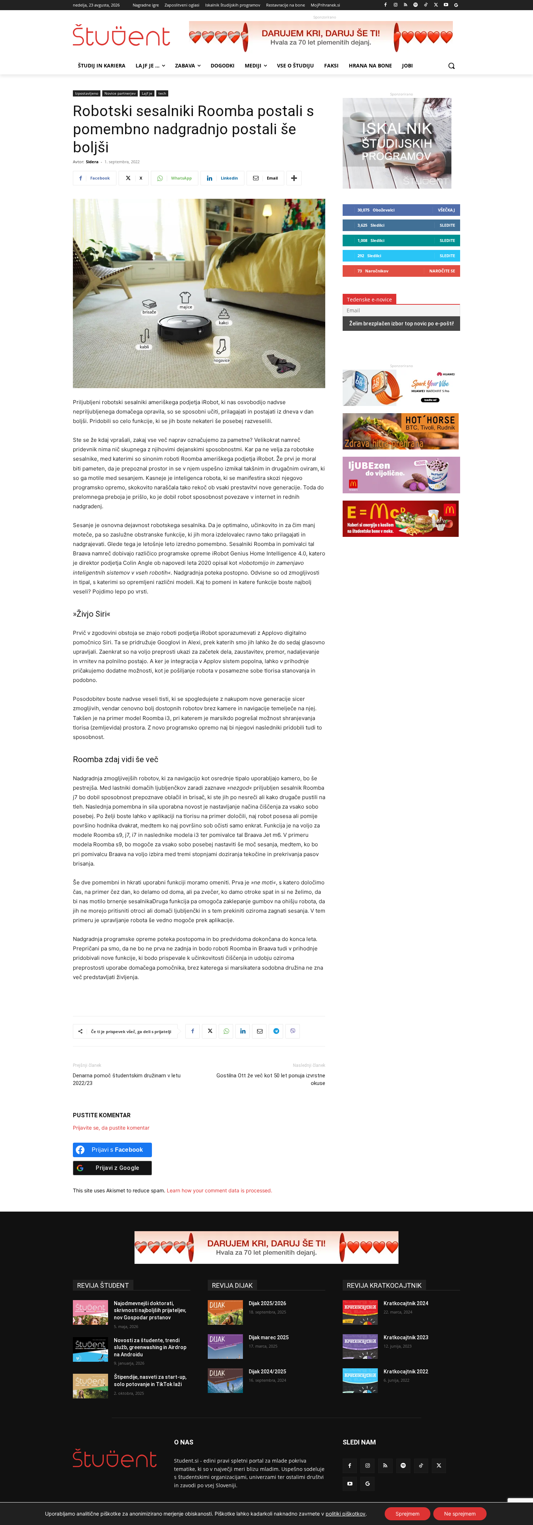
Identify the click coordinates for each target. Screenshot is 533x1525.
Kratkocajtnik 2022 (406, 1371)
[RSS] (405, 5)
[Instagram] (395, 5)
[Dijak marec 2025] (225, 1346)
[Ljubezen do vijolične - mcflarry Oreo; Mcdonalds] (401, 496)
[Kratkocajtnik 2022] (360, 1380)
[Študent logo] (131, 35)
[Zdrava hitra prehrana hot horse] (401, 452)
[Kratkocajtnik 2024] (360, 1312)
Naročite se (442, 271)
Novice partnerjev (120, 93)
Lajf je (147, 93)
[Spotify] (416, 5)
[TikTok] (426, 5)
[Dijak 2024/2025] (225, 1380)
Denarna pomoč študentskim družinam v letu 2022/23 (127, 1079)
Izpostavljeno (86, 93)
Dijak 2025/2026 (267, 1303)
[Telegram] (276, 1031)
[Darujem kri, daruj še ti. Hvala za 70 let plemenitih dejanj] (324, 37)
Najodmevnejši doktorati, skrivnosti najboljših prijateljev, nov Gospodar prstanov (150, 1310)
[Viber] (292, 1031)
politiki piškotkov (345, 1513)
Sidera (92, 161)
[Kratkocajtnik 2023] (360, 1346)
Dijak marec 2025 (269, 1337)
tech (162, 93)
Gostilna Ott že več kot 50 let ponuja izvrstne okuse (270, 1079)
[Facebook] (385, 5)
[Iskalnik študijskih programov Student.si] (397, 186)
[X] (436, 5)
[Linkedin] (242, 1031)
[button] (451, 65)
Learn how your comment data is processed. (219, 1190)
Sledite (447, 225)
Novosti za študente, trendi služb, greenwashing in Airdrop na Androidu (150, 1347)
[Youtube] (446, 5)
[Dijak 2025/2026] (225, 1312)
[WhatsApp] (226, 1031)
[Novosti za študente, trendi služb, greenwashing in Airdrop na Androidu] (90, 1349)
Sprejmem (408, 1513)
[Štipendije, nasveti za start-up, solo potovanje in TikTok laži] (90, 1386)
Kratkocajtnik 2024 (406, 1303)
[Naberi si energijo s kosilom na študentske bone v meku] (401, 540)
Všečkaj (446, 210)
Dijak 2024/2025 (267, 1371)
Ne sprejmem (460, 1513)
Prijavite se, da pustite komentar (111, 1128)
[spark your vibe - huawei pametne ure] (401, 409)
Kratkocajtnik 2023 (406, 1337)
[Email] (259, 1031)
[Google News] (456, 5)
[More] (294, 178)
